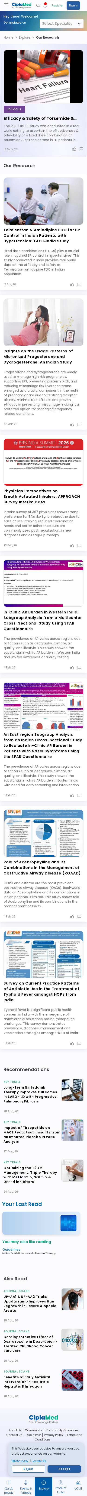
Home (8, 37)
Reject (28, 1469)
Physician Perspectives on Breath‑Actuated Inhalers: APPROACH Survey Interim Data (41, 496)
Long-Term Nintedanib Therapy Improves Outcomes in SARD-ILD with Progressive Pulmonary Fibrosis (30, 1094)
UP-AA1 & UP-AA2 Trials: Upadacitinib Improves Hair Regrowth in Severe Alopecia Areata (30, 1303)
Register (57, 5)
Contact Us (39, 1460)
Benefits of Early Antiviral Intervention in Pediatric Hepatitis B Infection (26, 1382)
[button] (8, 37)
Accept (64, 1469)
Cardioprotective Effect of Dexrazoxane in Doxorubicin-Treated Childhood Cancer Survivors (30, 1344)
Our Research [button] (47, 37)
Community (33, 1430)
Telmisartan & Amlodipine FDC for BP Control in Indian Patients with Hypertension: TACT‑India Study (41, 235)
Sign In (73, 5)
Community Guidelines (61, 1430)
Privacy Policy (20, 1460)
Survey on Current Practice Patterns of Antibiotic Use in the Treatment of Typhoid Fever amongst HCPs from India (41, 992)
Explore (24, 37)
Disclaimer (33, 1435)
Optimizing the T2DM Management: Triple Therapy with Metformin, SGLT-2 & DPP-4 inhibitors (30, 1175)
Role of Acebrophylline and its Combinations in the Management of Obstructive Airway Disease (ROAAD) (42, 867)
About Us (15, 1430)
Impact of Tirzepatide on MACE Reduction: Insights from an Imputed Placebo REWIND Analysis (31, 1134)
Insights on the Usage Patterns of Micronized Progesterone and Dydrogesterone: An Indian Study (38, 356)
